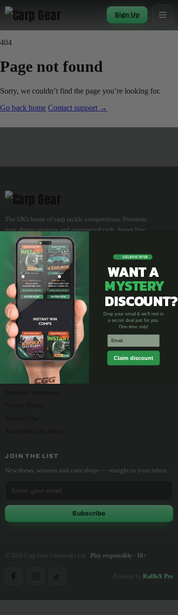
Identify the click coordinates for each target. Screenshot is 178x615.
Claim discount (133, 358)
